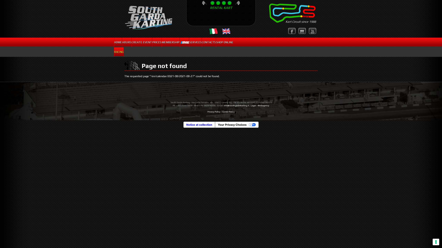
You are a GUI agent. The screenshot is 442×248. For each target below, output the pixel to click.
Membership (171, 42)
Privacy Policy (214, 112)
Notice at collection (199, 124)
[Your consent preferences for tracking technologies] (436, 242)
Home (118, 42)
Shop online (222, 42)
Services (195, 42)
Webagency (263, 105)
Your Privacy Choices (232, 124)
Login (253, 105)
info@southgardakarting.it (236, 105)
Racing (119, 52)
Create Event (142, 42)
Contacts (209, 42)
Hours (126, 42)
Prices (156, 42)
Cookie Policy (228, 112)
